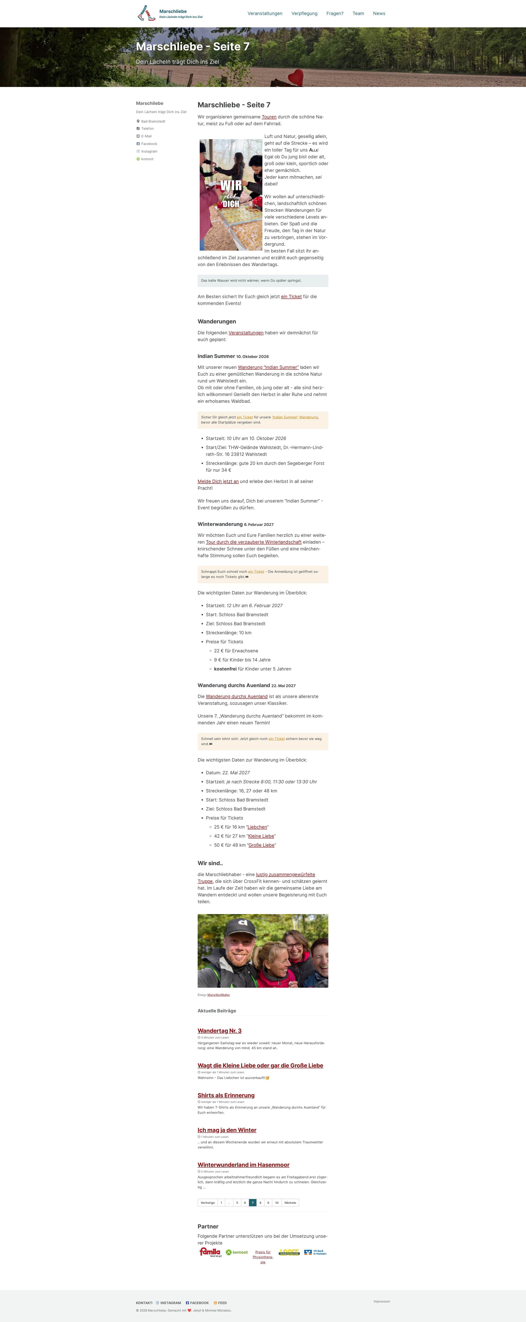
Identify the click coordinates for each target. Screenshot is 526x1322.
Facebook (199, 1303)
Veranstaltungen (265, 13)
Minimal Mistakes (218, 1310)
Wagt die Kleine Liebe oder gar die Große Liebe (260, 1065)
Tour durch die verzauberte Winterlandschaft (254, 542)
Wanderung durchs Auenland (237, 696)
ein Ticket (291, 296)
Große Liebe (262, 845)
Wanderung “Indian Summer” (268, 367)
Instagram (170, 1303)
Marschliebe (181, 14)
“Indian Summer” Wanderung (295, 417)
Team (358, 13)
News (379, 13)
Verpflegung (304, 13)
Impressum (382, 1301)
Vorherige (208, 1202)
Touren (269, 116)
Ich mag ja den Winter (227, 1129)
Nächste (290, 1202)
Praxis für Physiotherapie (263, 1257)
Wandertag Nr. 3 (220, 1030)
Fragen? (335, 13)
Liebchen (257, 827)
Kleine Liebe (261, 836)
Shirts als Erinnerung (226, 1095)
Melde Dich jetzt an (218, 481)
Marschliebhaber (218, 994)
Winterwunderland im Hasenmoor (244, 1164)
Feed (222, 1303)
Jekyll (197, 1310)
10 (277, 1202)
